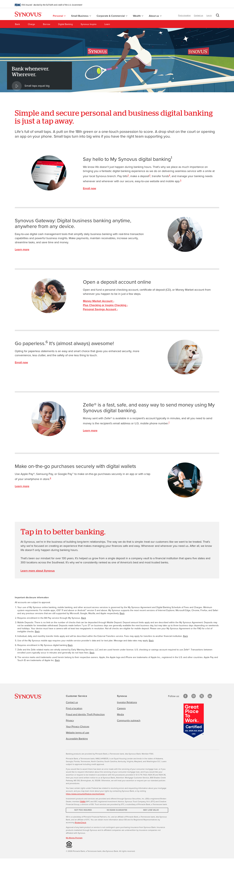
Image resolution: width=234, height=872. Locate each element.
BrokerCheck (80, 822)
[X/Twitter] (201, 696)
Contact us (198, 15)
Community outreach (128, 720)
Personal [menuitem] (58, 16)
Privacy (70, 720)
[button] (217, 15)
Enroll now (89, 188)
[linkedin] (209, 696)
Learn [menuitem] (107, 24)
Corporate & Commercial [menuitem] (111, 16)
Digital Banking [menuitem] (65, 24)
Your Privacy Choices (77, 726)
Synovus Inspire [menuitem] (88, 24)
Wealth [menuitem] (137, 16)
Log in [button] (209, 15)
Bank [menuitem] (17, 24)
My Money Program (74, 837)
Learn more (22, 249)
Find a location (184, 15)
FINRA (82, 801)
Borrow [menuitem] (46, 24)
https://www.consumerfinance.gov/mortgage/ (85, 793)
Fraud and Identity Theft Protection (85, 714)
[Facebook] (185, 696)
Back (122, 613)
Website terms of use (77, 732)
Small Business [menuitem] (80, 16)
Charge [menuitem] (31, 24)
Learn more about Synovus (38, 571)
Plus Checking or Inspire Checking (104, 305)
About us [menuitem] (154, 16)
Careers (121, 708)
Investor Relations (127, 702)
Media (120, 714)
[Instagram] (193, 696)
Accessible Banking (77, 738)
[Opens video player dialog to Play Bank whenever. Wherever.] (17, 86)
